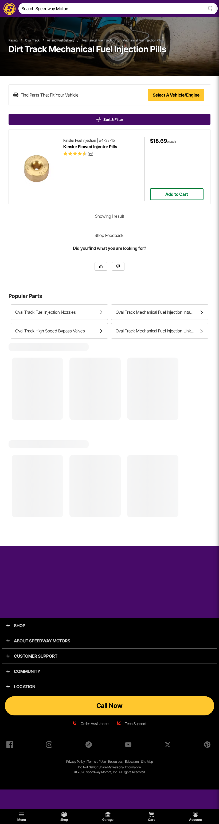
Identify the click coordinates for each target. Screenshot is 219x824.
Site (144, 762)
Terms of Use (96, 762)
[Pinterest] (208, 745)
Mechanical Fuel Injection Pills (142, 40)
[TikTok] (89, 745)
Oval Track (32, 40)
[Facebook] (10, 745)
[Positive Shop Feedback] (101, 266)
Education (132, 762)
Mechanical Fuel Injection (98, 40)
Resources (115, 762)
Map (150, 762)
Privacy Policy (75, 762)
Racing (13, 40)
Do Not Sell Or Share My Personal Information (109, 767)
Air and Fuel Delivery (60, 40)
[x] (169, 745)
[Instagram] (50, 745)
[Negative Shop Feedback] (118, 266)
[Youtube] (129, 745)
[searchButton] (209, 8)
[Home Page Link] (8, 8)
